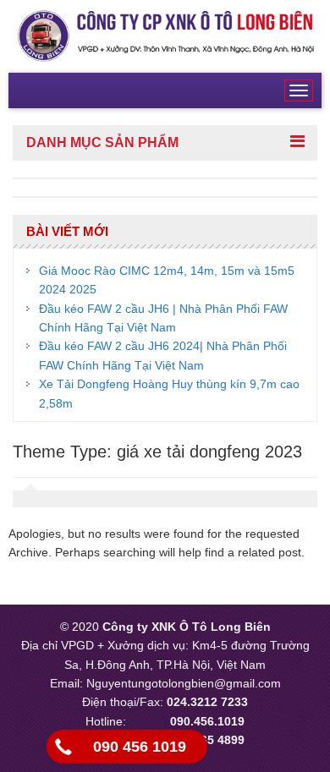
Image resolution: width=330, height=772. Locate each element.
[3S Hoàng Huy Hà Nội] (165, 35)
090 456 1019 (139, 746)
